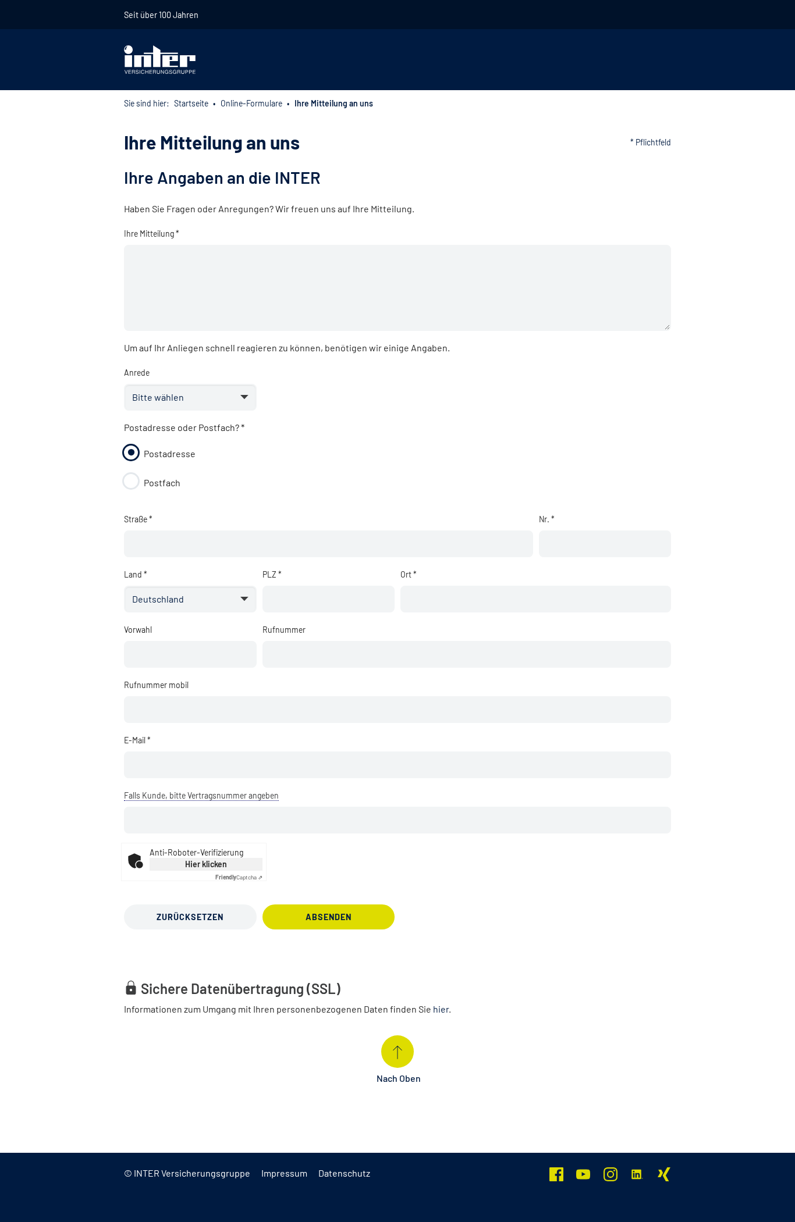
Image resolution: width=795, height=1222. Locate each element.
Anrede (137, 372)
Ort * (408, 574)
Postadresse (170, 453)
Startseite (191, 103)
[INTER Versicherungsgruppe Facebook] (556, 1172)
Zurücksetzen (190, 917)
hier (441, 1008)
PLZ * (272, 574)
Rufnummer (284, 630)
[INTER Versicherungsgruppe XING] (664, 1172)
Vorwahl (138, 630)
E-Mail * (137, 740)
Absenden (329, 917)
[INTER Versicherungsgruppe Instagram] (610, 1172)
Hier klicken (206, 864)
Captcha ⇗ (238, 877)
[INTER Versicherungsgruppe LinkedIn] (637, 1172)
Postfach (162, 482)
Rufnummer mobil (156, 685)
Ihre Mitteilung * (151, 233)
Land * (135, 574)
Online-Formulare (251, 103)
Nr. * (547, 519)
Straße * (138, 519)
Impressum (284, 1172)
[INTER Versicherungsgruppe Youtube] (583, 1172)
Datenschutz (344, 1172)
